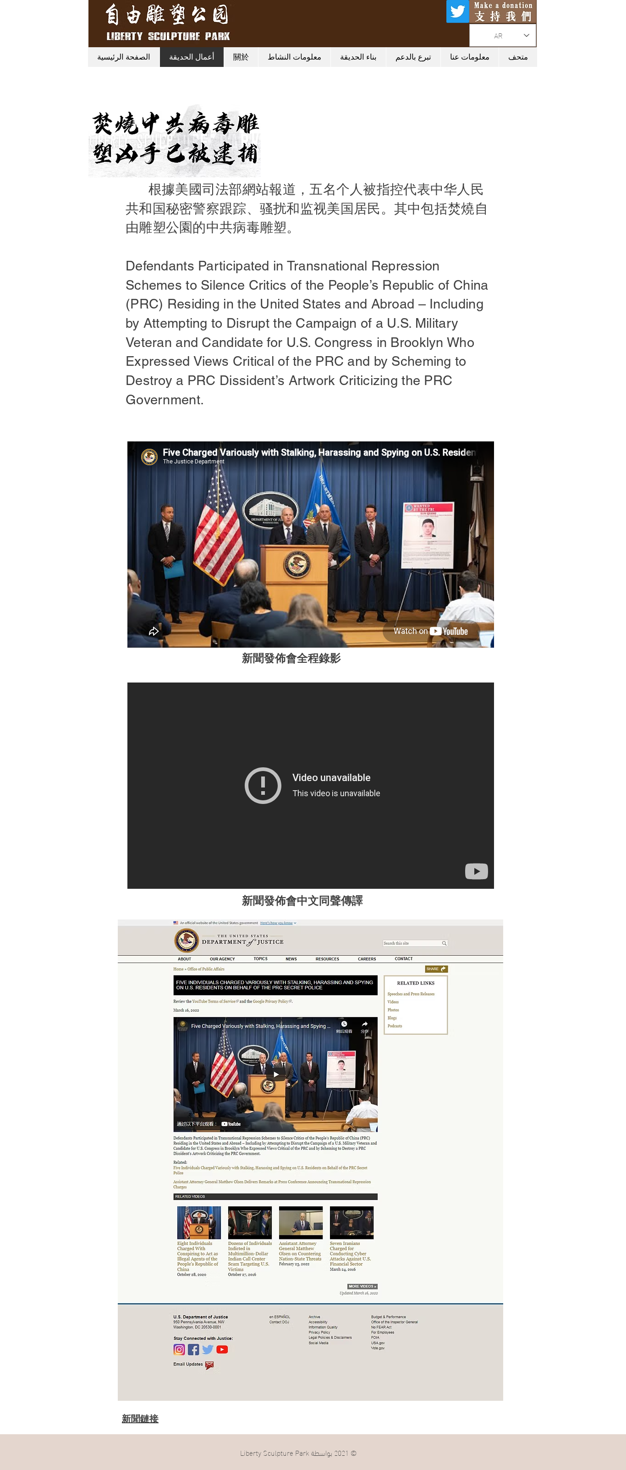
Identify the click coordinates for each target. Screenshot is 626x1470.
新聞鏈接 (140, 1419)
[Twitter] (457, 11)
